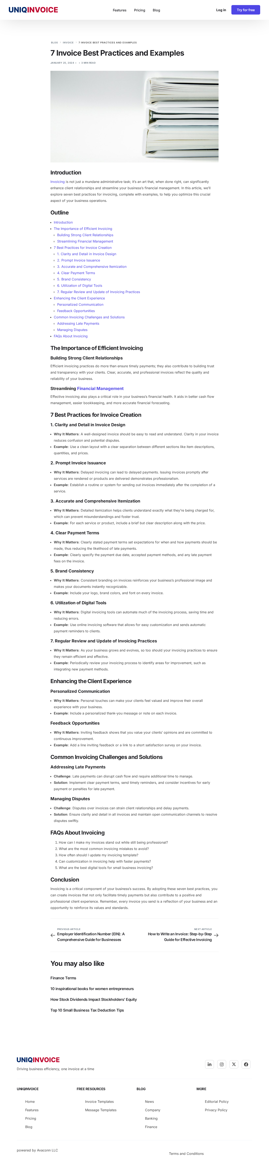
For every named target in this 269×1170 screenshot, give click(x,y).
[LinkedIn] (209, 1064)
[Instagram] (222, 1064)
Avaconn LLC (47, 1150)
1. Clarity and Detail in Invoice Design (86, 254)
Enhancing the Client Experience (79, 298)
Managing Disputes (72, 330)
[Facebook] (246, 1064)
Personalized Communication (80, 304)
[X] (234, 1064)
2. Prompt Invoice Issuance (78, 260)
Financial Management (100, 388)
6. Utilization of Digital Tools (79, 285)
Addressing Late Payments (78, 323)
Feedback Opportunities (76, 311)
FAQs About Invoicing (71, 336)
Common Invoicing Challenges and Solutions (89, 317)
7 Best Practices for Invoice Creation (83, 247)
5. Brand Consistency (74, 279)
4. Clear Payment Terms (76, 273)
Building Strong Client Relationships (85, 235)
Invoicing (57, 182)
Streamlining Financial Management (85, 241)
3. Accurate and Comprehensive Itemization (92, 266)
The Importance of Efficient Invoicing (83, 228)
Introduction (63, 222)
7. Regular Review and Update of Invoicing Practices (98, 292)
